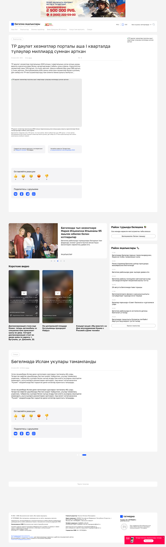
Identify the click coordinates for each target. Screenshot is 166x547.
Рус (117, 24)
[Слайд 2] (54, 261)
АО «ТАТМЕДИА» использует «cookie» (22, 537)
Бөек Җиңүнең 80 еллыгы (57, 29)
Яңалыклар (24, 29)
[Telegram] (27, 194)
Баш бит (14, 29)
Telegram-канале (21, 150)
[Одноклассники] (21, 194)
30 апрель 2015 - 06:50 (17, 57)
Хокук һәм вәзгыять (76, 29)
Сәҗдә (89, 29)
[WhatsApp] (33, 194)
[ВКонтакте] (15, 194)
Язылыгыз (148, 541)
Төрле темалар (83, 484)
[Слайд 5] (64, 261)
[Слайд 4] (60, 261)
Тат (126, 24)
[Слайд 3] (57, 261)
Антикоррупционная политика (20, 535)
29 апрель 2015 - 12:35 (16, 367)
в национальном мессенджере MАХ (62, 150)
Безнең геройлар (37, 29)
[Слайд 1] (51, 261)
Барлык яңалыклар (133, 326)
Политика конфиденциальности (21, 539)
